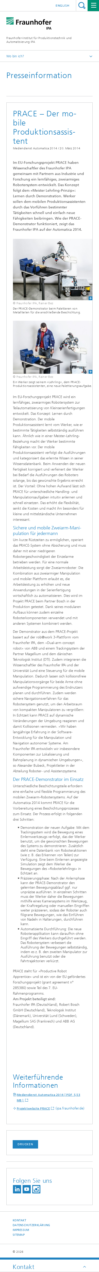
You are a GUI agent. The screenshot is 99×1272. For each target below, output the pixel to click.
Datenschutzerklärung (31, 1225)
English (63, 5)
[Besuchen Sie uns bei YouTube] (27, 1189)
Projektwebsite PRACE (33, 1108)
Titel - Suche (82, 5)
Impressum (21, 1230)
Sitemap (19, 1235)
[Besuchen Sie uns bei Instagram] (36, 1189)
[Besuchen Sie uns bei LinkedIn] (17, 1189)
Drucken (25, 1144)
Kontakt (19, 1220)
